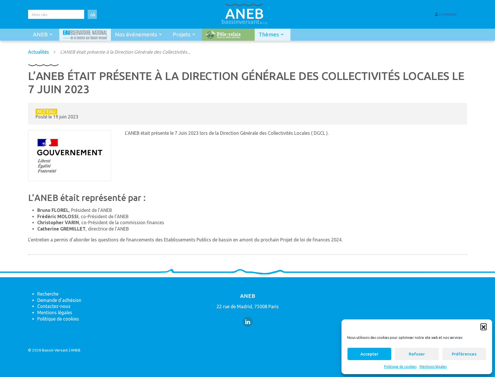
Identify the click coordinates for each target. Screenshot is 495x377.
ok (92, 14)
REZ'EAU (46, 111)
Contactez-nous (53, 306)
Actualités (38, 51)
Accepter (369, 353)
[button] (483, 326)
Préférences (464, 353)
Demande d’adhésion (59, 300)
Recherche (47, 293)
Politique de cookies (400, 366)
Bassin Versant (55, 350)
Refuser (417, 353)
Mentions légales (433, 366)
